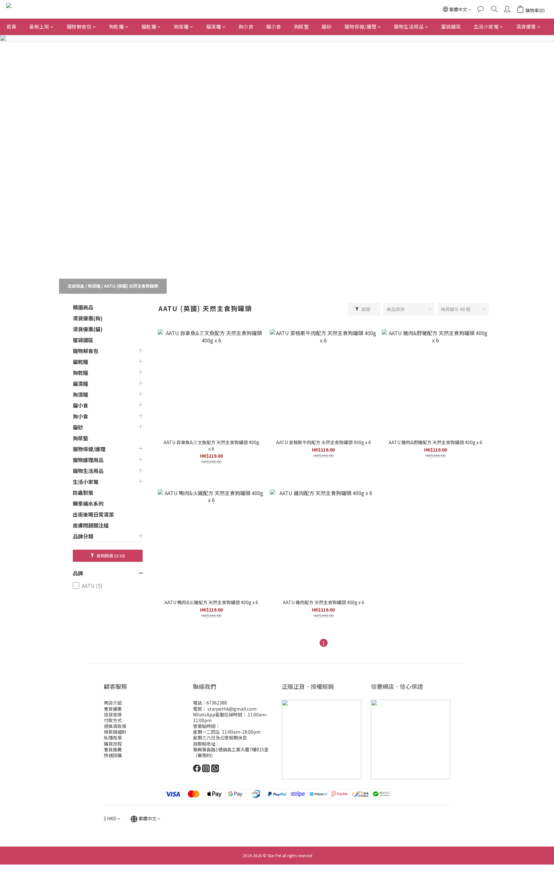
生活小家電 (486, 26)
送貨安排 (113, 714)
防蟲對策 (83, 492)
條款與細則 (115, 732)
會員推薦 (113, 749)
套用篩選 (110, 556)
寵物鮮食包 (79, 26)
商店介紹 (113, 702)
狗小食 (246, 26)
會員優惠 (113, 708)
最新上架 (39, 26)
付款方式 (113, 720)
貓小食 (273, 26)
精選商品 (83, 307)
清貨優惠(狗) (88, 318)
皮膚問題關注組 (91, 525)
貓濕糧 (213, 26)
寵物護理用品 (88, 460)
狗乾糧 (116, 26)
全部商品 (76, 286)
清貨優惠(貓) (88, 329)
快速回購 (113, 755)
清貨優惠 (526, 26)
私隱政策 (113, 737)
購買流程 (113, 743)
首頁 (11, 26)
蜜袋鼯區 (451, 26)
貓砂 (327, 26)
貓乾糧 (148, 26)
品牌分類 (83, 536)
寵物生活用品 (409, 26)
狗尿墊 (301, 26)
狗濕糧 (181, 26)
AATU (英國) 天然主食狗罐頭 (131, 286)
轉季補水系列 (88, 503)
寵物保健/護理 (360, 26)
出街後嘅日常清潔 (93, 514)
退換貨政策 (115, 726)
